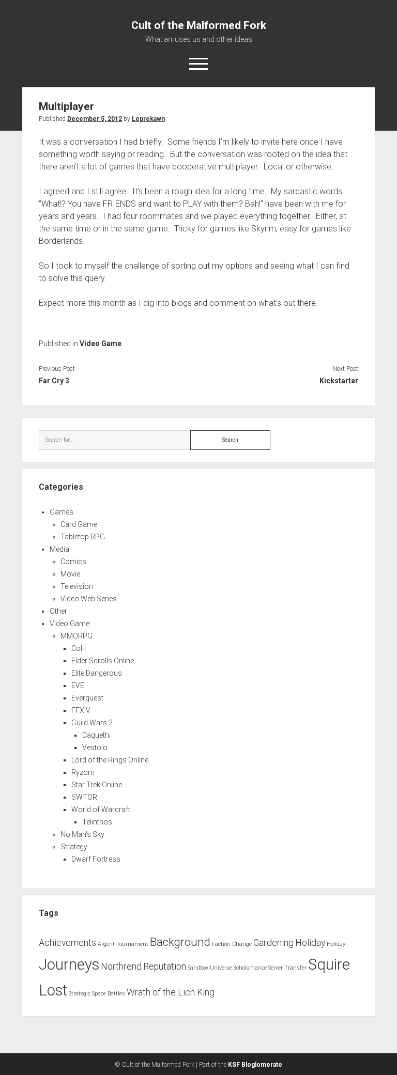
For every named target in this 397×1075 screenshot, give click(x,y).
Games (61, 512)
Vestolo (95, 747)
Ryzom (83, 772)
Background (180, 941)
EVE (77, 685)
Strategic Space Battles (97, 993)
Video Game (100, 343)
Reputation (164, 966)
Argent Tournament (123, 944)
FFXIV (80, 710)
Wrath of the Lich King (171, 992)
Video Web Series (88, 599)
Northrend (121, 966)
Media (59, 549)
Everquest (87, 698)
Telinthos (97, 822)
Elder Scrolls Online (102, 661)
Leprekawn (148, 118)
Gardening (273, 943)
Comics (73, 561)
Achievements (67, 943)
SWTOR (84, 797)
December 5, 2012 (94, 118)
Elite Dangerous (96, 673)
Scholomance (250, 967)
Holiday (310, 943)
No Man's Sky (82, 834)
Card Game (78, 524)
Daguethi (96, 735)
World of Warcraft (100, 809)
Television (76, 586)
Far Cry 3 (54, 381)
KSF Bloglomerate (255, 1064)
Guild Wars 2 (92, 723)
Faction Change (232, 944)
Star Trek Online (96, 785)
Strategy (73, 847)
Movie (70, 574)
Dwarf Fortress (95, 859)
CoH (78, 648)
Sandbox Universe (210, 967)
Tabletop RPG (82, 537)
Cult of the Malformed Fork (198, 25)
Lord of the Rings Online (109, 760)
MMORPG (76, 636)
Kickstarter (338, 381)
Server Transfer (287, 967)
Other (58, 611)
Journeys (69, 964)
